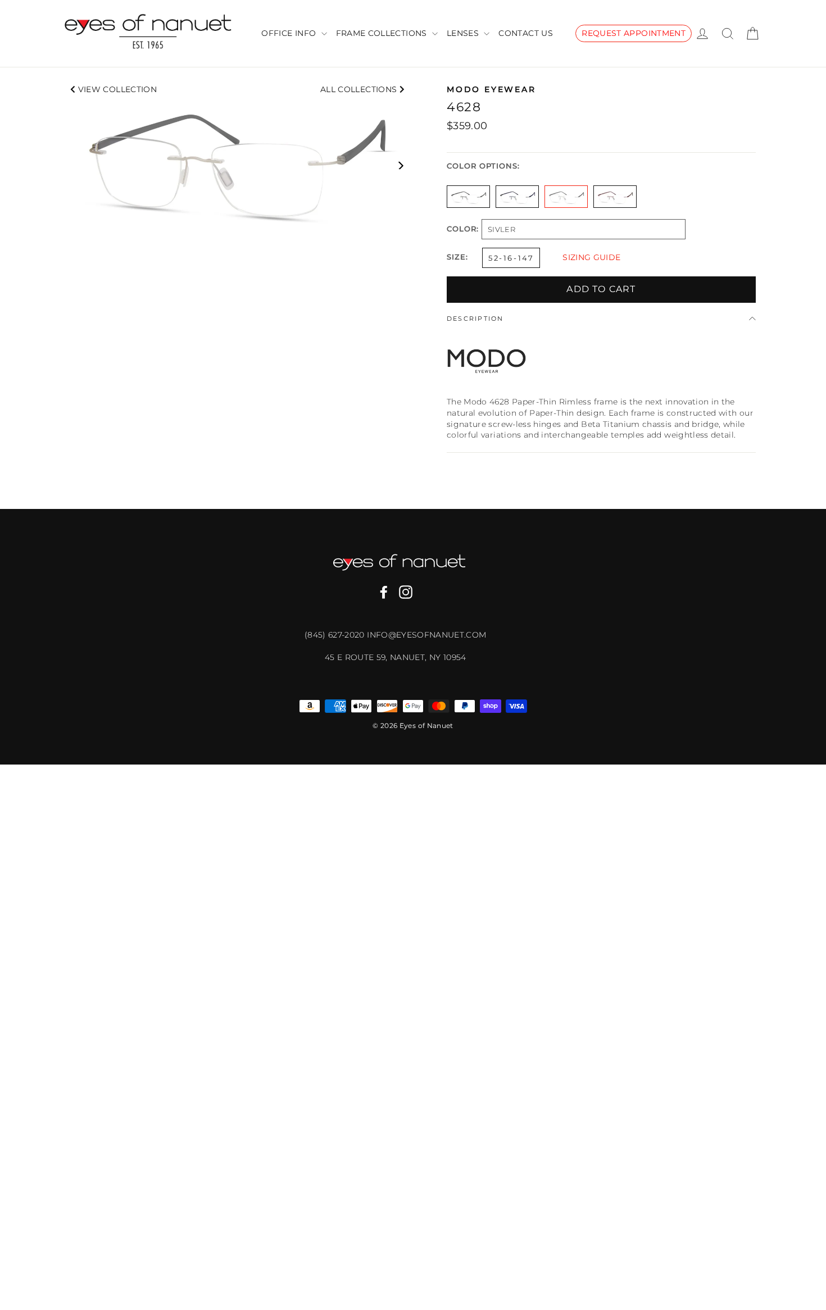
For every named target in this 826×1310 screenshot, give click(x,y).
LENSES (464, 33)
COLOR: (463, 229)
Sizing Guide (591, 257)
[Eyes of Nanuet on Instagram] (405, 592)
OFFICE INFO (289, 33)
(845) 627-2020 (336, 635)
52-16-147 (511, 257)
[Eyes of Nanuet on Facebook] (384, 592)
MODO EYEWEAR (491, 89)
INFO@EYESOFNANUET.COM (426, 635)
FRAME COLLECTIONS (382, 33)
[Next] (400, 165)
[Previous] (74, 165)
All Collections (360, 89)
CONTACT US (525, 33)
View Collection (116, 89)
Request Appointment (634, 33)
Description (475, 318)
